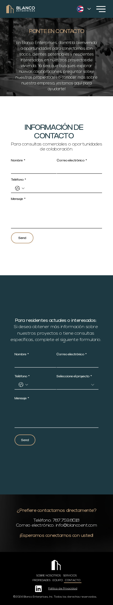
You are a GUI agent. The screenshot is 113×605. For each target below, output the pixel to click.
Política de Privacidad (62, 588)
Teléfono (18, 179)
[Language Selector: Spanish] (83, 9)
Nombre (18, 160)
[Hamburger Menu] (101, 9)
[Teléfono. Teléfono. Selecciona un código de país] (19, 188)
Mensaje (18, 198)
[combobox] (77, 385)
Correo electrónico (72, 160)
